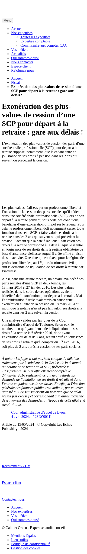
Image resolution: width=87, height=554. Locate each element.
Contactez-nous (13, 499)
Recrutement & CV (16, 466)
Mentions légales (23, 536)
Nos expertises (21, 33)
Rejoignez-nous (22, 70)
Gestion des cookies (25, 548)
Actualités (18, 54)
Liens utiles (19, 540)
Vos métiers (19, 50)
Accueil (17, 29)
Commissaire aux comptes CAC (44, 45)
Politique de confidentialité (30, 544)
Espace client (20, 66)
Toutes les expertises (35, 37)
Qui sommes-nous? (25, 58)
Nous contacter (22, 62)
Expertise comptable (35, 41)
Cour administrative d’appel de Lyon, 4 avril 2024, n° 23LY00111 (38, 414)
